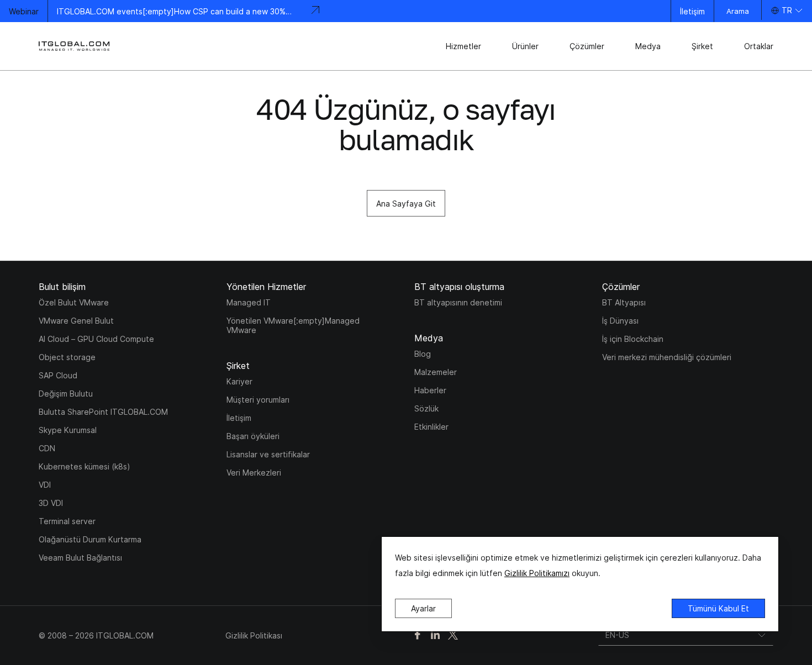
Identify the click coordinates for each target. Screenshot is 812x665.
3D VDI (51, 503)
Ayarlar (423, 608)
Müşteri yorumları (257, 399)
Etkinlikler (431, 426)
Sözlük (426, 408)
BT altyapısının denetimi (458, 302)
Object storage (67, 357)
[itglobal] (74, 46)
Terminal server (67, 521)
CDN (47, 448)
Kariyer (239, 381)
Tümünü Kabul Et (718, 608)
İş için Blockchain (632, 339)
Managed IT (248, 302)
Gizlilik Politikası (253, 635)
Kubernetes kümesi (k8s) (84, 466)
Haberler (430, 390)
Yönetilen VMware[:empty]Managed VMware (293, 325)
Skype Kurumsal (68, 430)
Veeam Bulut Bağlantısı (80, 557)
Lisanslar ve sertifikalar (268, 454)
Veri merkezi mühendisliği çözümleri (666, 357)
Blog (422, 353)
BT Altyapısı (624, 302)
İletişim (692, 11)
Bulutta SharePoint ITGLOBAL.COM (103, 411)
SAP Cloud (58, 375)
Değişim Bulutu (66, 393)
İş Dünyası (620, 320)
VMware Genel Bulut (76, 320)
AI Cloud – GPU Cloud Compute (96, 339)
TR (787, 10)
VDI (45, 484)
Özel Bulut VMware (74, 302)
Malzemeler (435, 372)
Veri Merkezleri (253, 472)
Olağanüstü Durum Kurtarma (90, 539)
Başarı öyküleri (253, 436)
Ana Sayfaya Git (406, 203)
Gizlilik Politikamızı (537, 573)
